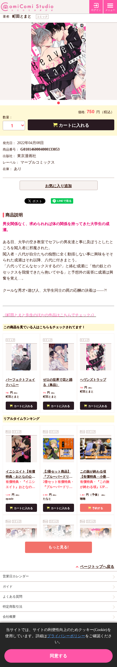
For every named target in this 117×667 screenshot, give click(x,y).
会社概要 (9, 617)
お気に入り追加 (58, 186)
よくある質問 (12, 596)
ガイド (8, 586)
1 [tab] (58, 103)
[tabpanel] (58, 61)
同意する (58, 655)
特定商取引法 (12, 607)
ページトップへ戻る (97, 567)
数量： (8, 117)
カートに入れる (74, 125)
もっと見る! (58, 547)
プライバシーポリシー (66, 636)
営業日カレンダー (16, 576)
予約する (97, 508)
